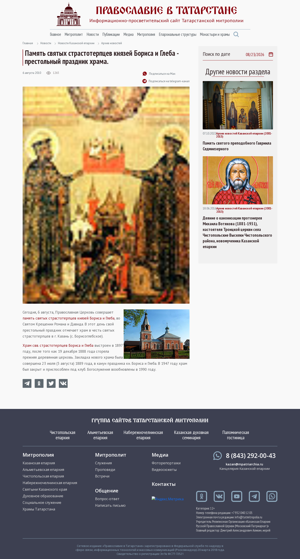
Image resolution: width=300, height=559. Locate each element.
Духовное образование (43, 496)
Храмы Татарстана (39, 509)
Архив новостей (111, 43)
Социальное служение (42, 502)
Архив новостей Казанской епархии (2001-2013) (244, 135)
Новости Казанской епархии (76, 43)
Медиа (128, 34)
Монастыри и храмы (215, 34)
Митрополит (74, 34)
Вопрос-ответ (107, 499)
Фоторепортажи (166, 463)
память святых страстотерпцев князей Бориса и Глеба (68, 318)
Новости (93, 34)
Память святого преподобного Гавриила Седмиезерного (237, 146)
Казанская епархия (39, 463)
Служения (103, 463)
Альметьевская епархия (100, 435)
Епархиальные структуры (177, 34)
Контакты (164, 484)
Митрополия (146, 34)
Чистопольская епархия (62, 435)
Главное (55, 34)
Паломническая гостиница (235, 435)
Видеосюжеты (164, 469)
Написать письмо (110, 505)
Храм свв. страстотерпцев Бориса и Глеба (58, 345)
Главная (28, 43)
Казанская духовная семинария (191, 435)
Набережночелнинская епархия (143, 435)
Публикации (111, 34)
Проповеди (105, 469)
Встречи (102, 476)
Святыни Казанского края (45, 489)
